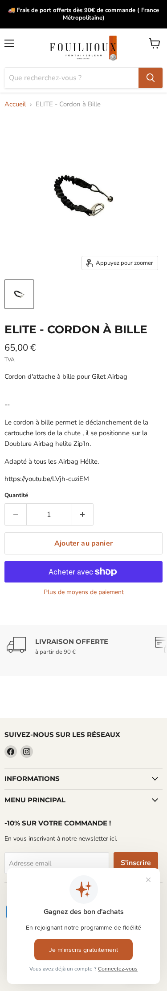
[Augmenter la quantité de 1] (83, 514)
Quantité (16, 495)
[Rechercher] (150, 78)
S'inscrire (136, 863)
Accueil (15, 104)
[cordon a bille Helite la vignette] (19, 294)
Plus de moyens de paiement (84, 592)
